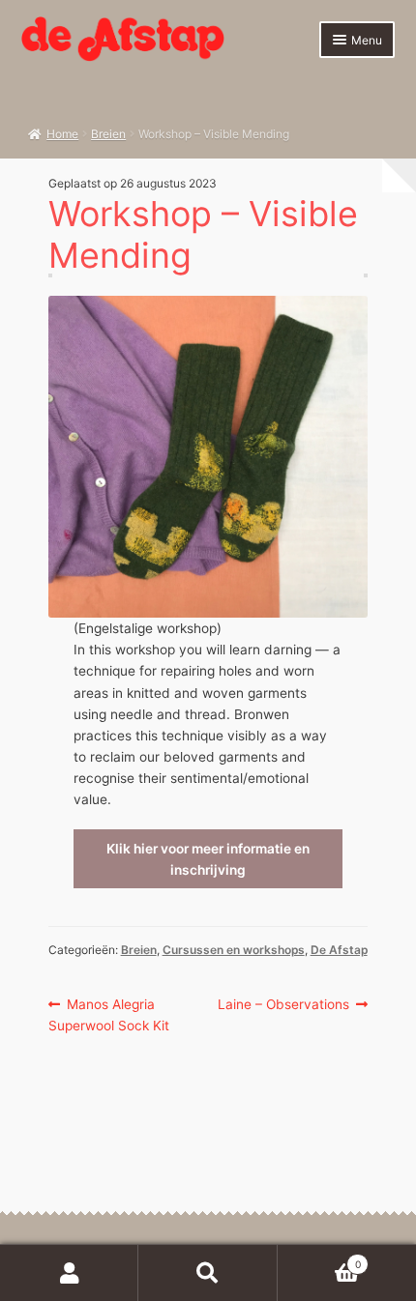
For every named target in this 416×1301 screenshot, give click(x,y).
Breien (108, 134)
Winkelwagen (319, 1259)
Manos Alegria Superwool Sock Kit (108, 1014)
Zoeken (207, 1273)
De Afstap (339, 949)
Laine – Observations (283, 1005)
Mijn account (69, 1273)
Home (62, 134)
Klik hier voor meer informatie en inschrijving (208, 859)
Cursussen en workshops (234, 949)
